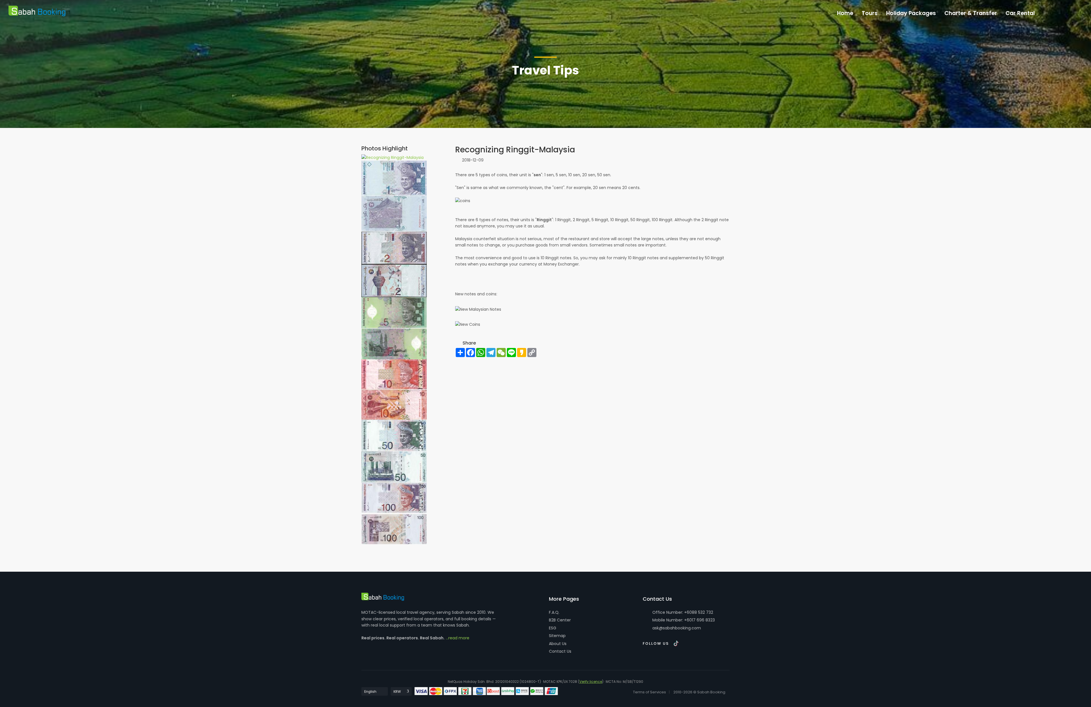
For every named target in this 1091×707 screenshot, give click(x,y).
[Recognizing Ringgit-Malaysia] (392, 157)
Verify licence (590, 681)
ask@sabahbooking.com (676, 628)
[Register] (1063, 12)
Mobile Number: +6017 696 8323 (683, 620)
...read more (457, 638)
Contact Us (560, 651)
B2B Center (560, 620)
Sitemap (557, 635)
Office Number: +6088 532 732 (682, 612)
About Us (558, 643)
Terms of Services (649, 692)
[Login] (1051, 12)
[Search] (1074, 12)
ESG (552, 628)
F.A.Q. (554, 612)
